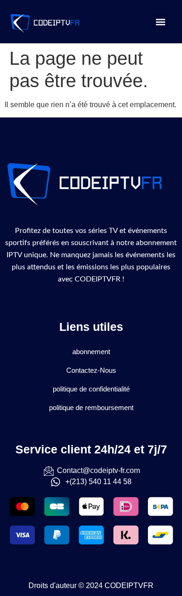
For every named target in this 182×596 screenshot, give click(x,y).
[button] (160, 21)
